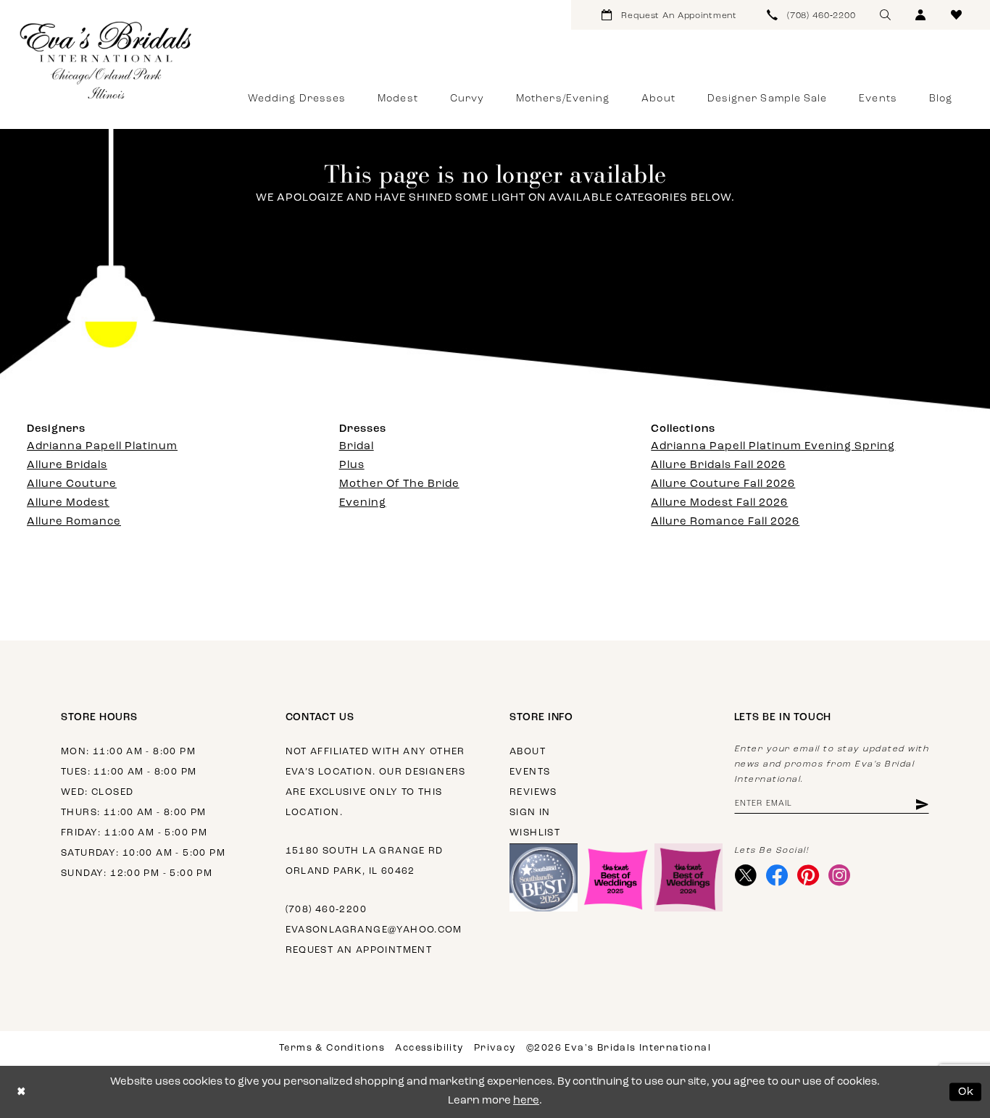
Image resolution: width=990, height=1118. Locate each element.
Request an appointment (359, 950)
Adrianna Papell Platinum (102, 446)
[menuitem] (669, 15)
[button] (921, 15)
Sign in (530, 812)
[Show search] (885, 15)
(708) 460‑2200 (326, 909)
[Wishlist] (956, 15)
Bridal (356, 446)
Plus (352, 465)
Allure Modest (68, 503)
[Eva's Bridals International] (106, 60)
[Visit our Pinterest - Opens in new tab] (808, 875)
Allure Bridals (67, 465)
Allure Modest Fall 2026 (719, 503)
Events (529, 772)
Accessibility (429, 1048)
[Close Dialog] (21, 1092)
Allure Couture (72, 484)
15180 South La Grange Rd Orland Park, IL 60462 (365, 861)
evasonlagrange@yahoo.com (374, 930)
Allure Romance (74, 522)
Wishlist (534, 833)
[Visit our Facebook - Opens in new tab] (777, 875)
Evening (362, 503)
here (526, 1101)
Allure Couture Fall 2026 (723, 484)
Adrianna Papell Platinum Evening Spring (773, 446)
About (527, 751)
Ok (966, 1091)
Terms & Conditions (332, 1048)
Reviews (533, 792)
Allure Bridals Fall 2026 (718, 465)
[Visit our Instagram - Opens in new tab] (840, 875)
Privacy (495, 1048)
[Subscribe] (920, 804)
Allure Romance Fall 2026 (725, 522)
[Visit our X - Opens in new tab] (746, 875)
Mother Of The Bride (399, 484)
